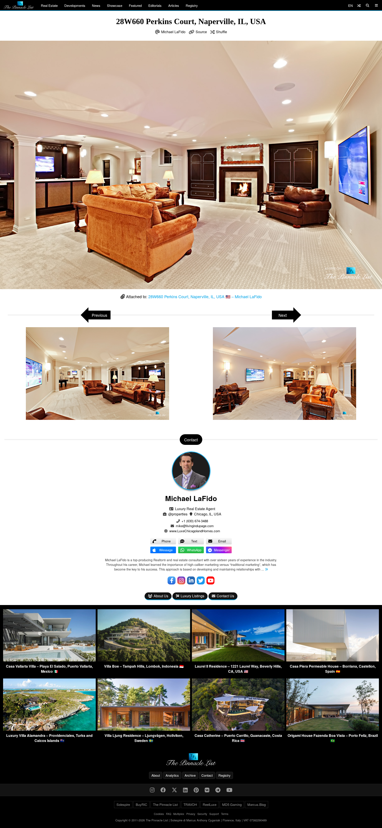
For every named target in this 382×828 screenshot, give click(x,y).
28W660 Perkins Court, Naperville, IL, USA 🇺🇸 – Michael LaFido (205, 296)
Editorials (155, 5)
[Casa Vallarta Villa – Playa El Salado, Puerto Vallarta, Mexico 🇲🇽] (49, 660)
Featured (135, 5)
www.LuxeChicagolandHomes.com (194, 530)
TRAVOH (190, 804)
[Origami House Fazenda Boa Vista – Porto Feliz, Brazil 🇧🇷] (332, 729)
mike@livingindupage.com (195, 525)
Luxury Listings (192, 595)
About (155, 775)
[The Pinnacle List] (191, 759)
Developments (74, 5)
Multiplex (178, 814)
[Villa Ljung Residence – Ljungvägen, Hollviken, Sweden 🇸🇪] (143, 729)
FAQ (168, 814)
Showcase (114, 5)
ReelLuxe (209, 804)
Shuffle (221, 31)
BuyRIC (141, 804)
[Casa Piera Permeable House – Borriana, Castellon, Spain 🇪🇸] (332, 660)
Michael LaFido (173, 31)
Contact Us (225, 595)
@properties (177, 514)
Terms (224, 814)
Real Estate (49, 5)
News (96, 5)
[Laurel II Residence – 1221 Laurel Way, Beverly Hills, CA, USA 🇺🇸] (238, 660)
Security (202, 814)
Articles (173, 5)
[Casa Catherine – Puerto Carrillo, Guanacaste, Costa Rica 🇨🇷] (238, 729)
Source (201, 31)
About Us (161, 595)
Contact (207, 775)
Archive (190, 775)
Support (214, 814)
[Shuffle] (359, 5)
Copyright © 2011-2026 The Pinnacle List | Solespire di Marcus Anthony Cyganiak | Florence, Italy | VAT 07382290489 (191, 820)
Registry (192, 5)
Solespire (123, 804)
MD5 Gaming (232, 804)
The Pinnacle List (165, 804)
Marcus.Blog (256, 804)
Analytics (172, 775)
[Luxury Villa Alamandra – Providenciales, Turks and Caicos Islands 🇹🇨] (49, 729)
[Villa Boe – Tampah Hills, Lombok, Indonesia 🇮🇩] (143, 660)
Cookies (159, 814)
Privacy (190, 814)
